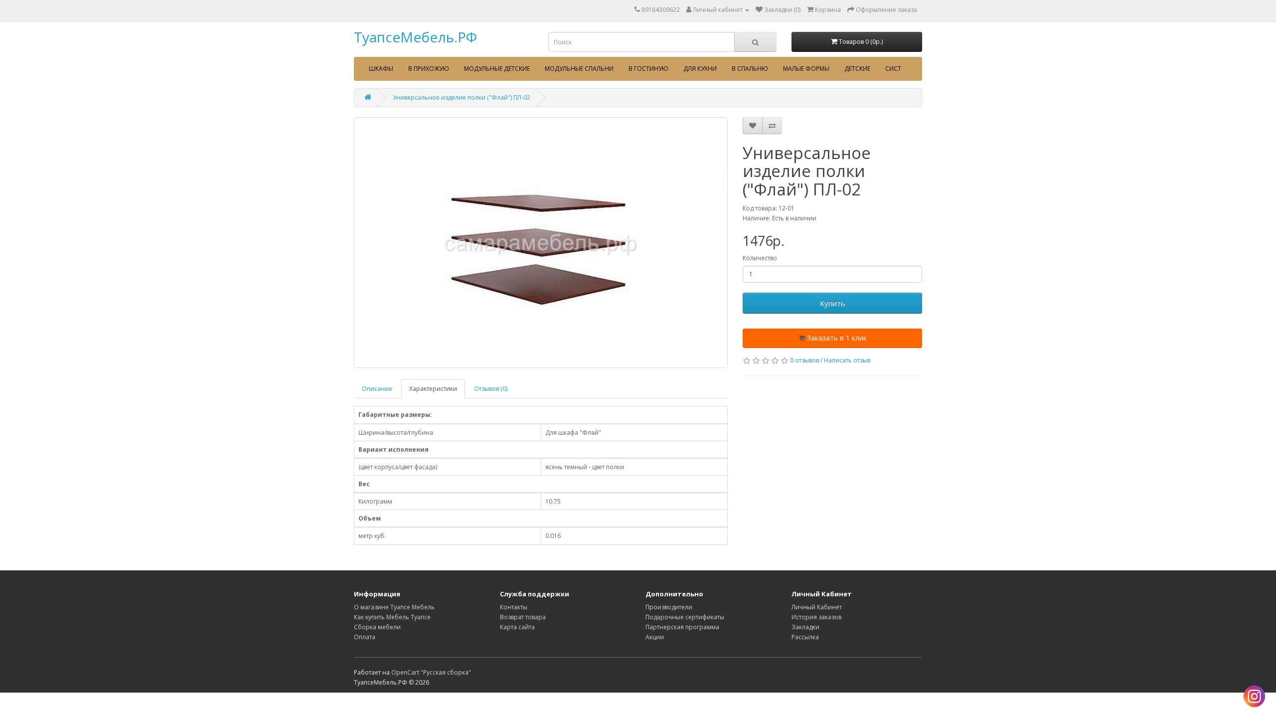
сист (893, 68)
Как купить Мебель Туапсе (392, 617)
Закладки (805, 627)
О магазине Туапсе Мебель (394, 607)
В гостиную (648, 68)
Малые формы (806, 68)
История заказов (816, 617)
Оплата (364, 637)
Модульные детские (497, 68)
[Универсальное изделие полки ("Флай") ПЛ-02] (541, 242)
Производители (668, 607)
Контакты (513, 607)
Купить (832, 303)
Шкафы (381, 68)
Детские (857, 68)
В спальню (750, 68)
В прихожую (428, 68)
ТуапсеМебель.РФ (415, 36)
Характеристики (433, 388)
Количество (760, 258)
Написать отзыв (847, 360)
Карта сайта (517, 627)
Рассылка (805, 637)
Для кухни (700, 68)
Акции (654, 637)
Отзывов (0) (490, 388)
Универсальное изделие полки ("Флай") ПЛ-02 (461, 97)
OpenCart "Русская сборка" (431, 672)
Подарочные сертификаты (684, 617)
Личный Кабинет (817, 607)
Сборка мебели (377, 627)
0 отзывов (804, 360)
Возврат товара (523, 617)
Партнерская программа (682, 627)
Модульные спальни (579, 68)
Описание (377, 388)
